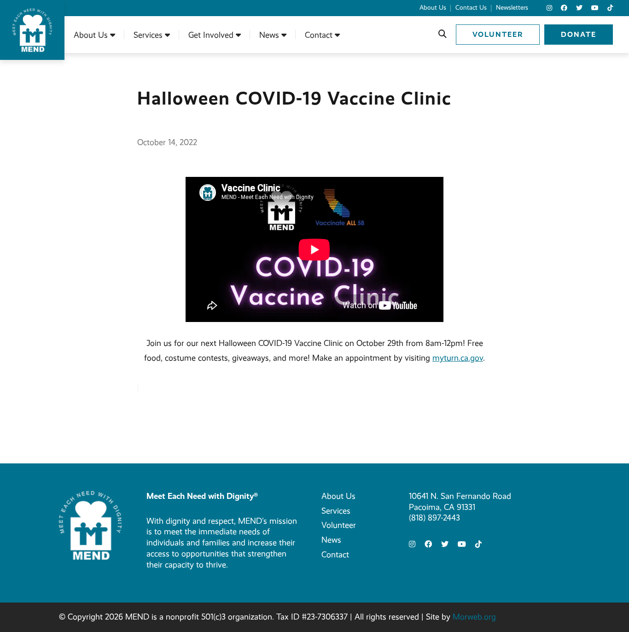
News (331, 540)
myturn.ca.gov (457, 358)
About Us (338, 496)
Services (335, 511)
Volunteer (497, 34)
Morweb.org (474, 617)
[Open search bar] (442, 34)
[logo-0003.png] (90, 525)
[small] (549, 8)
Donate (578, 34)
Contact (335, 555)
